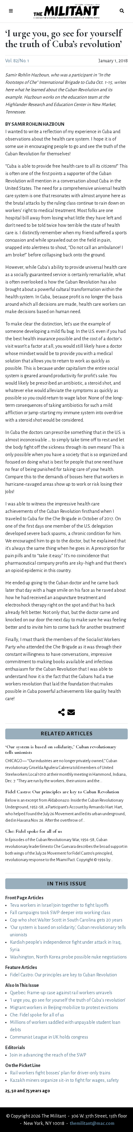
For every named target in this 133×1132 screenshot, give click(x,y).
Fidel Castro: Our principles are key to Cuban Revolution (62, 792)
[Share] (61, 713)
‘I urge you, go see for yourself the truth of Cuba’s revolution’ (68, 1000)
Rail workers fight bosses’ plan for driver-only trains (60, 1072)
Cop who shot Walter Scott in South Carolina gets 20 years (66, 919)
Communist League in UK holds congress (49, 1037)
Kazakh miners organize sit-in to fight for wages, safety (64, 1080)
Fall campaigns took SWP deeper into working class (60, 912)
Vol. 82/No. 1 (17, 60)
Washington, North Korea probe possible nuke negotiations (68, 956)
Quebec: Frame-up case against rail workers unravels (61, 992)
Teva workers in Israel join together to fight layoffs (59, 905)
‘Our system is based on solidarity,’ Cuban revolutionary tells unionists (60, 749)
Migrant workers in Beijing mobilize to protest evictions (64, 1007)
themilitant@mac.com (92, 1123)
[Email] (71, 713)
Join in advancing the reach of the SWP (48, 1054)
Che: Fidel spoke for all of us (33, 831)
